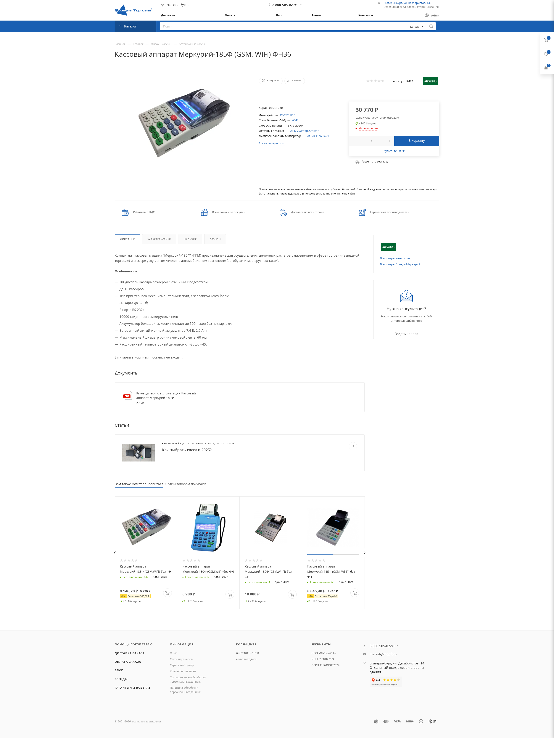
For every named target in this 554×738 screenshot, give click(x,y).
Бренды (121, 679)
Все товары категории (395, 258)
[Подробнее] (353, 446)
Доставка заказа (130, 653)
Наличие (190, 239)
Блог (119, 670)
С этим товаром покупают (185, 484)
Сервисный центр (182, 665)
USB (292, 115)
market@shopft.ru (383, 654)
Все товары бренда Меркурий (400, 264)
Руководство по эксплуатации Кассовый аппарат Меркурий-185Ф (166, 395)
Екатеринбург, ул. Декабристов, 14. (406, 3)
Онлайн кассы (160, 44)
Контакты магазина (183, 671)
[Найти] (431, 26)
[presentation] (114, 552)
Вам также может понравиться (139, 484)
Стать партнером (181, 659)
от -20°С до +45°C (318, 136)
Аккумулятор (299, 131)
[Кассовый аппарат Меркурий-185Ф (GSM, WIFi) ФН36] (183, 124)
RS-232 (284, 115)
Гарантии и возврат (132, 688)
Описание (127, 239)
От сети (314, 131)
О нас (173, 653)
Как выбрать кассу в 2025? (187, 449)
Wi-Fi (295, 120)
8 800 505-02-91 (285, 5)
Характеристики (159, 239)
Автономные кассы (192, 44)
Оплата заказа (128, 662)
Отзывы (215, 239)
